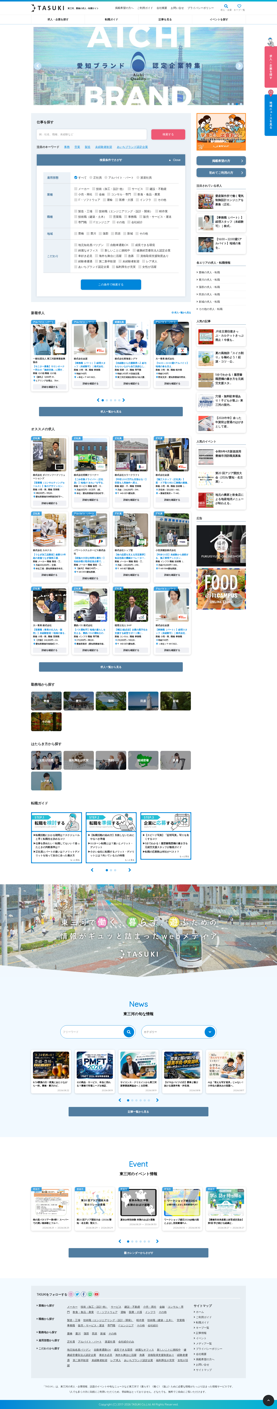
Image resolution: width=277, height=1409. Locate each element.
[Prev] (37, 66)
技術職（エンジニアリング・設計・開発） (126, 211)
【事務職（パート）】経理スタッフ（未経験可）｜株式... (229, 222)
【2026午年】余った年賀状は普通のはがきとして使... (229, 422)
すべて (82, 177)
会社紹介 (137, 222)
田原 (118, 233)
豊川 (93, 233)
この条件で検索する (111, 284)
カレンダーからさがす (140, 1252)
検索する (168, 134)
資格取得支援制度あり (154, 256)
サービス (137, 189)
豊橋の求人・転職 (209, 272)
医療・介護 (126, 200)
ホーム (200, 1312)
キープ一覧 (239, 9)
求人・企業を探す (58, 19)
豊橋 (81, 233)
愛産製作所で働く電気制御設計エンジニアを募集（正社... (229, 200)
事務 (67, 147)
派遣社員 (146, 177)
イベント (201, 1338)
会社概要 (162, 8)
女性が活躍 (149, 267)
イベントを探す (219, 19)
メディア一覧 (204, 1343)
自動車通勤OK (119, 245)
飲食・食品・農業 (149, 194)
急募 (131, 256)
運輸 (109, 200)
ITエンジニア (101, 222)
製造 (87, 147)
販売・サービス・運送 (157, 216)
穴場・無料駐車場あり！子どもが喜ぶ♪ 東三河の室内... (229, 400)
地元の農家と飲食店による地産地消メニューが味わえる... (229, 499)
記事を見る (165, 19)
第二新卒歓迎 (107, 261)
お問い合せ (177, 8)
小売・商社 (85, 194)
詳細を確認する (50, 386)
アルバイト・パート (121, 177)
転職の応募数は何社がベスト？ (162, 851)
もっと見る (75, 860)
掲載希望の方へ (124, 8)
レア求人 (151, 261)
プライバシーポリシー (200, 8)
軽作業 (163, 211)
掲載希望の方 (221, 161)
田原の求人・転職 (209, 294)
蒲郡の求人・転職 (209, 287)
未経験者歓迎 (103, 147)
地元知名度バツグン (91, 245)
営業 (77, 147)
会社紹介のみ (126, 1341)
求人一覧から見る (182, 312)
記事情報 (201, 1333)
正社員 (97, 177)
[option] (138, 66)
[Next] (239, 66)
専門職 (82, 222)
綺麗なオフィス (88, 250)
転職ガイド (111, 19)
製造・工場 (85, 211)
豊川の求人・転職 (209, 279)
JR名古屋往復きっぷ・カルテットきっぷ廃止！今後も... (229, 336)
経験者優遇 (85, 261)
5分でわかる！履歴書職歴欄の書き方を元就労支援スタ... (229, 379)
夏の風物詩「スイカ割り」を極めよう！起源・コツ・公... (229, 357)
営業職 (117, 216)
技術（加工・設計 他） (110, 189)
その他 (162, 200)
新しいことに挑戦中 (117, 250)
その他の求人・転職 (211, 309)
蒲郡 (105, 233)
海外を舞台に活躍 (110, 256)
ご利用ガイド (145, 8)
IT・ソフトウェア (89, 200)
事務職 (132, 216)
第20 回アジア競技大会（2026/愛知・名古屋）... (229, 477)
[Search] (129, 1032)
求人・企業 (226, 9)
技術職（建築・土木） (92, 216)
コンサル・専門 (121, 194)
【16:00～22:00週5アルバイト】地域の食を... (228, 243)
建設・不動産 (158, 189)
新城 (130, 233)
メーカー (84, 189)
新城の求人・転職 (209, 301)
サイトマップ (204, 1370)
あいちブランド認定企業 (132, 147)
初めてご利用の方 (221, 172)
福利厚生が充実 (126, 267)
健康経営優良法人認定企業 (154, 250)
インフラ (145, 200)
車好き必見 (85, 256)
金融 (102, 194)
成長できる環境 (145, 245)
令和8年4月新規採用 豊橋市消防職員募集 (228, 453)
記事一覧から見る (138, 1111)
